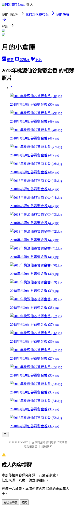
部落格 (24, 60)
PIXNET (23, 442)
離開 (24, 502)
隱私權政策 (30, 446)
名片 (38, 60)
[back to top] (5, 434)
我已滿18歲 (10, 502)
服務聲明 (46, 446)
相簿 (10, 60)
